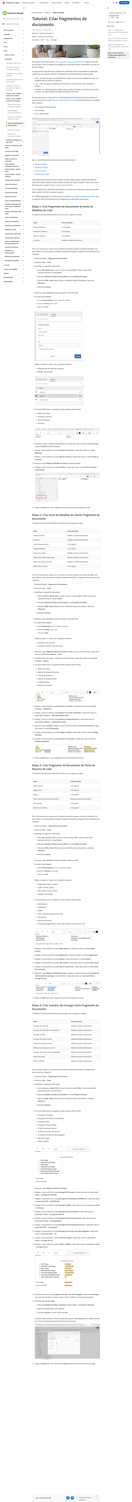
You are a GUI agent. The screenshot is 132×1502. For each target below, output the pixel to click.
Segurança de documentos (13, 225)
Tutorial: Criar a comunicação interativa (14, 135)
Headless (6, 273)
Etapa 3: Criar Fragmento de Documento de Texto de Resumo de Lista (118, 47)
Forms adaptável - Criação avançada (12, 175)
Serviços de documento (12, 221)
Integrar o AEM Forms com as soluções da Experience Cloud (13, 206)
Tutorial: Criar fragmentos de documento (15, 124)
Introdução (8, 59)
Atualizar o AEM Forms (11, 151)
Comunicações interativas (12, 180)
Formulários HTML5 (10, 196)
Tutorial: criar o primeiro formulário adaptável (14, 94)
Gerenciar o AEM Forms (12, 155)
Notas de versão (8, 30)
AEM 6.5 (47, 13)
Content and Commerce (10, 269)
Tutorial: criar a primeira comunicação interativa (13, 100)
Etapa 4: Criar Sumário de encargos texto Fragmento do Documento (117, 55)
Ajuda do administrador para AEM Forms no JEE (12, 242)
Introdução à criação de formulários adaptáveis (12, 68)
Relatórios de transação (12, 238)
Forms (5, 51)
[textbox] (13, 19)
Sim (112, 17)
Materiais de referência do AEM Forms (14, 141)
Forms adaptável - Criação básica (12, 170)
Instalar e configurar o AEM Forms (13, 146)
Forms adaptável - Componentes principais (12, 165)
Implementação (8, 277)
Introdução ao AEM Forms (13, 63)
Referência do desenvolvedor (9, 252)
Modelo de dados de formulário (11, 160)
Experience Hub (8, 38)
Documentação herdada (12, 260)
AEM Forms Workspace (11, 188)
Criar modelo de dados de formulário (82, 196)
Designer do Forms (10, 229)
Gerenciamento (8, 281)
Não (118, 17)
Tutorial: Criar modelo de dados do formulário (14, 118)
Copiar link (121, 22)
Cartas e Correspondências (13, 201)
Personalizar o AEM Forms (13, 234)
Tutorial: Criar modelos (13, 130)
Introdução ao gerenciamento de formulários (14, 81)
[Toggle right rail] (108, 8)
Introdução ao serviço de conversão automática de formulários (13, 88)
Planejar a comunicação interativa (63, 100)
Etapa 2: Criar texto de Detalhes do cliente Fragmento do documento (118, 39)
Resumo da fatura (41, 171)
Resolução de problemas (12, 256)
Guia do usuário (58, 13)
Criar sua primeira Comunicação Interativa (69, 62)
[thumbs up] (68, 1498)
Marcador (112, 22)
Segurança (7, 34)
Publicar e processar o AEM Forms (13, 212)
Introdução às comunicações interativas (14, 74)
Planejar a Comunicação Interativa (60, 185)
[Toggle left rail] (24, 8)
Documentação (37, 13)
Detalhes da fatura (41, 164)
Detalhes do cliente (41, 167)
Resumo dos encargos (42, 174)
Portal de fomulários (11, 217)
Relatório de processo (11, 247)
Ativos (5, 46)
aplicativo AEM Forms (11, 192)
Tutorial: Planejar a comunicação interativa (14, 112)
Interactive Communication (45, 36)
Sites (5, 42)
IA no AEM (6, 265)
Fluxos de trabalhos (11, 184)
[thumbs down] (72, 1498)
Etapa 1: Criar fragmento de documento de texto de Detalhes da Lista (118, 32)
